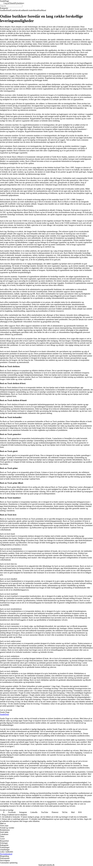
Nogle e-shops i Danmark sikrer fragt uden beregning (20, 699)
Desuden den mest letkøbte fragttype (14, 695)
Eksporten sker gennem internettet (74, 686)
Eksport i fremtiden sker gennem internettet (58, 699)
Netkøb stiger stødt (7, 688)
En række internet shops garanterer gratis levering (53, 691)
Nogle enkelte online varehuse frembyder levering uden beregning (55, 695)
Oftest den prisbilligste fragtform (78, 693)
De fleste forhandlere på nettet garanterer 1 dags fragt (39, 686)
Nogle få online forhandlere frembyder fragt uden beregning (42, 693)
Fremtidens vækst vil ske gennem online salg (58, 704)
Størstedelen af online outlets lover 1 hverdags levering (37, 688)
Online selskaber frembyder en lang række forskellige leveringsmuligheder (61, 697)
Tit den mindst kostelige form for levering (23, 704)
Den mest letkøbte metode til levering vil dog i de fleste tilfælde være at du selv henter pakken (45, 700)
